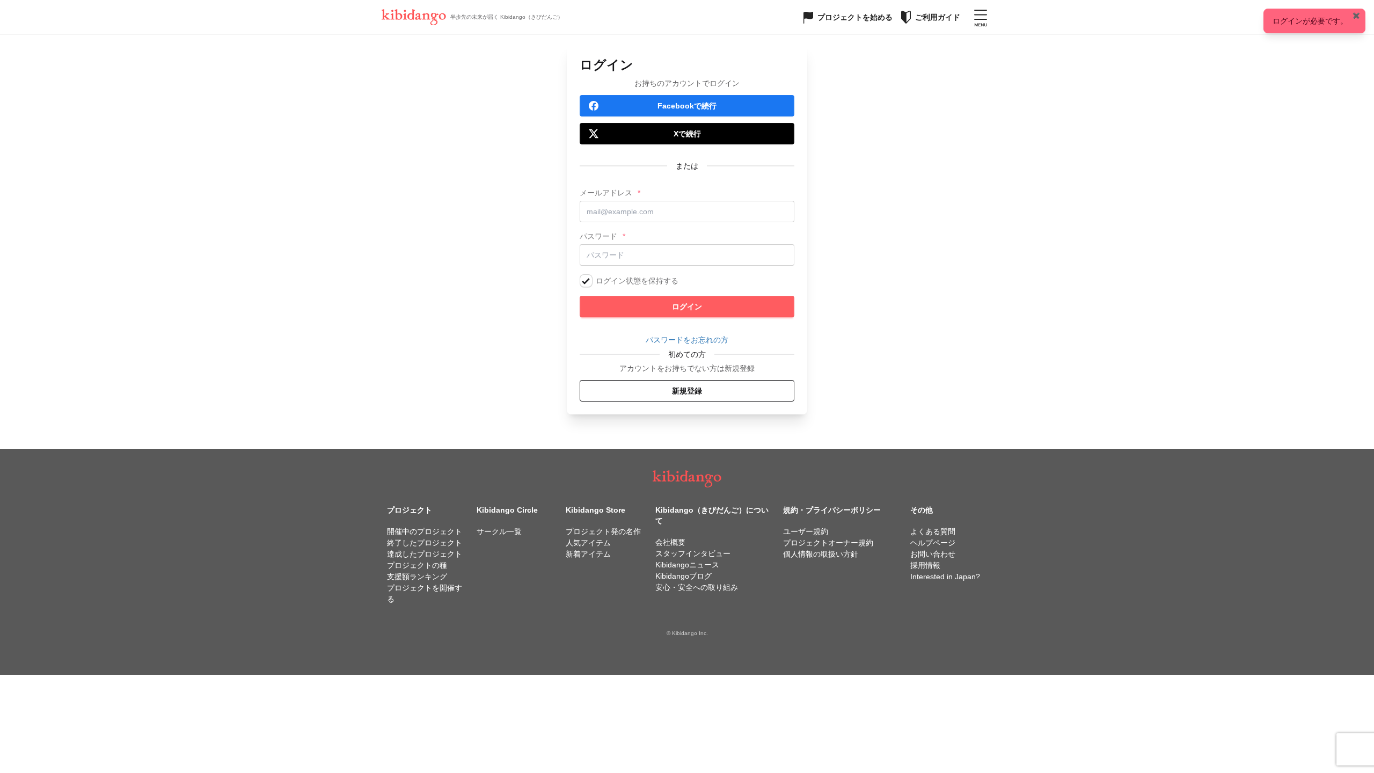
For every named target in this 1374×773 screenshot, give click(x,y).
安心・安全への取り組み (696, 587)
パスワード (598, 236)
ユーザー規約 (805, 531)
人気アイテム (588, 542)
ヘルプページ (932, 542)
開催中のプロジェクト (424, 531)
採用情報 (925, 565)
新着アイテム (588, 554)
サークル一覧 (499, 531)
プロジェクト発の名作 (603, 531)
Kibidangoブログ (683, 576)
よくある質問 (932, 531)
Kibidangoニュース (687, 564)
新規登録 (687, 390)
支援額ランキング (417, 576)
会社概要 (670, 542)
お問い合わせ (932, 554)
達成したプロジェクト (424, 554)
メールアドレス (606, 192)
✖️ (1356, 15)
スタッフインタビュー (692, 553)
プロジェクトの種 (417, 565)
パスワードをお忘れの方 (687, 340)
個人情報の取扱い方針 (820, 554)
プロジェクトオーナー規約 (828, 542)
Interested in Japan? (945, 576)
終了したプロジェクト (424, 542)
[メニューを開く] (980, 17)
